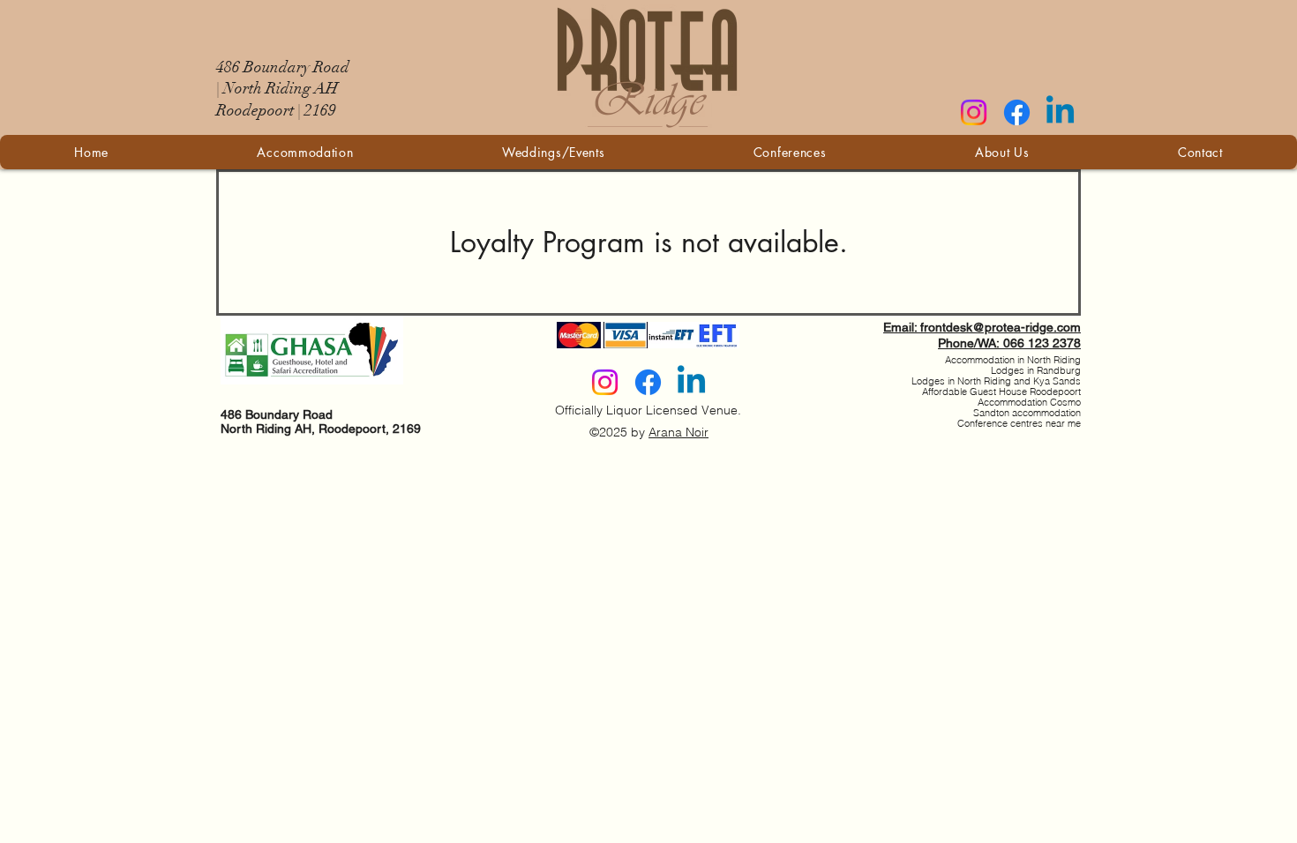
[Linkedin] (1060, 112)
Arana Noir (678, 432)
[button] (553, 152)
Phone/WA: (970, 343)
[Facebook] (1017, 112)
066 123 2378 (1042, 343)
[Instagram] (973, 112)
